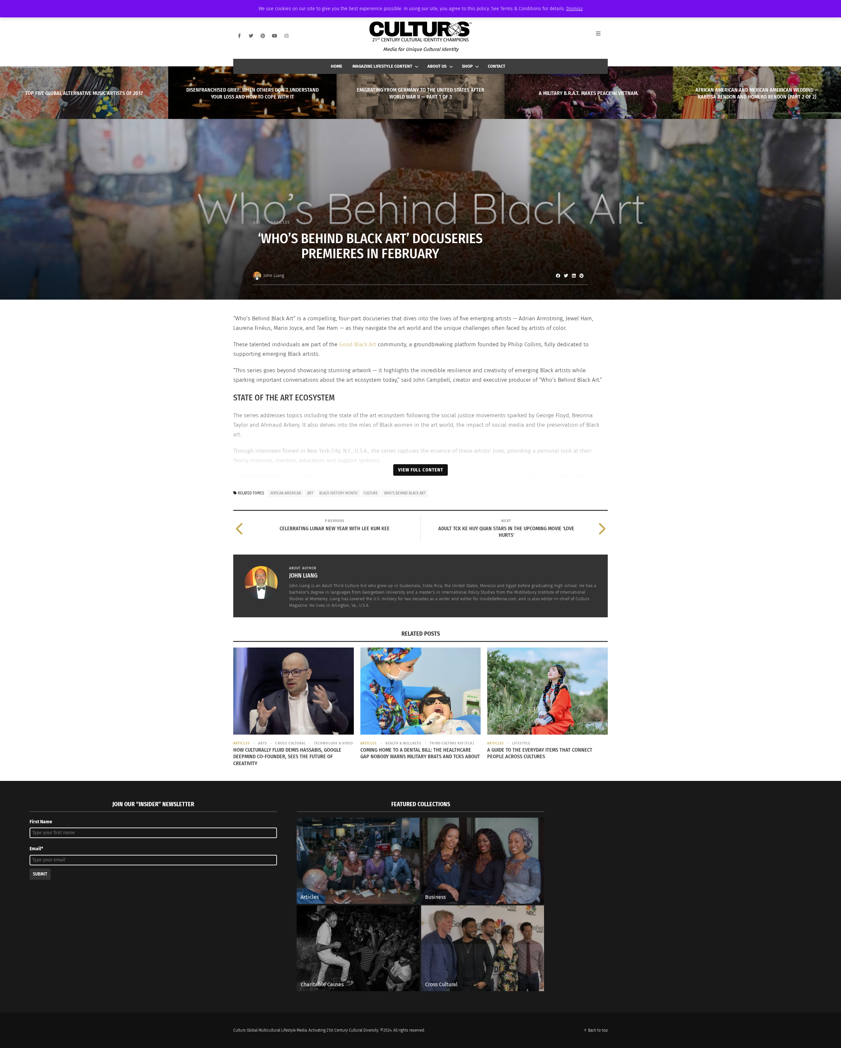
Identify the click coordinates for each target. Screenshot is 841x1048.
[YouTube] (275, 36)
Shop (467, 66)
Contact (496, 66)
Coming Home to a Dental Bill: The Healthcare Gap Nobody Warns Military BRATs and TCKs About (420, 753)
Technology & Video (333, 743)
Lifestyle (521, 743)
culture (371, 493)
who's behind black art (405, 493)
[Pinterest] (263, 36)
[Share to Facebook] (558, 276)
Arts (262, 743)
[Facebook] (239, 36)
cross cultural (290, 743)
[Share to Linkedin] (574, 276)
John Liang (273, 275)
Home (336, 66)
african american (285, 493)
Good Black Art (357, 344)
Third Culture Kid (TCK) (452, 743)
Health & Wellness (403, 743)
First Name (41, 822)
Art (257, 222)
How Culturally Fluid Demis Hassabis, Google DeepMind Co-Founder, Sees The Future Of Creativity (287, 757)
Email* (36, 849)
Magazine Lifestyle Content (382, 66)
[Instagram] (286, 36)
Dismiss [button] (574, 8)
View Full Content (420, 470)
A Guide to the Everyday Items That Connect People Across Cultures (539, 753)
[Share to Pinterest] (581, 276)
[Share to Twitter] (566, 276)
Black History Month (338, 493)
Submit (40, 874)
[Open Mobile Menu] (602, 36)
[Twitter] (251, 36)
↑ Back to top (595, 1030)
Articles (280, 222)
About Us (436, 66)
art (310, 493)
